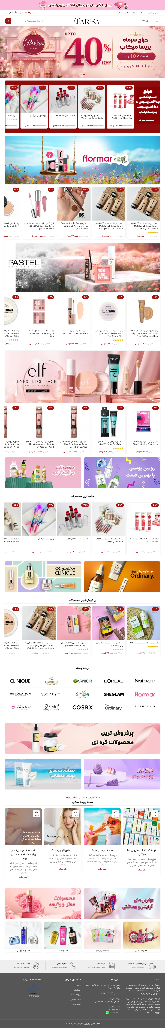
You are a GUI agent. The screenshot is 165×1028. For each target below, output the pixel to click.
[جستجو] (8, 21)
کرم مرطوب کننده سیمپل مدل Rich (144, 642)
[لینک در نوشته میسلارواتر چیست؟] (62, 826)
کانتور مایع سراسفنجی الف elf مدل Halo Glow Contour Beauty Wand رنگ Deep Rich (74, 444)
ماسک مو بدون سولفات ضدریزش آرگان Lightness (109, 644)
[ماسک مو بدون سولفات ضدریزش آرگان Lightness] (108, 623)
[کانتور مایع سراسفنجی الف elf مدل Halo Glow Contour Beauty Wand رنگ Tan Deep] (39, 422)
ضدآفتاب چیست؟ (102, 850)
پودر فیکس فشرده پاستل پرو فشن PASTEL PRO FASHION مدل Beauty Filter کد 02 (109, 333)
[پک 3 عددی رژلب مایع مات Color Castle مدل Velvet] (91, 98)
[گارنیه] (82, 681)
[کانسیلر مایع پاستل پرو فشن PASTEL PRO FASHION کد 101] (74, 311)
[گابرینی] (51, 681)
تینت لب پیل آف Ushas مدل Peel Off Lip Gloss (122, 117)
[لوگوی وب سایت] (86, 20)
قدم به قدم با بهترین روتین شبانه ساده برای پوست (23, 854)
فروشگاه (77, 990)
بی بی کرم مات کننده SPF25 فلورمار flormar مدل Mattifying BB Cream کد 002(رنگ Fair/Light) (108, 226)
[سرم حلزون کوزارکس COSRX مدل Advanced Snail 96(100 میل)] (74, 623)
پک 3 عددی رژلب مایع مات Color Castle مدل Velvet (92, 117)
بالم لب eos (12, 115)
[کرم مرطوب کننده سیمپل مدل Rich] (143, 623)
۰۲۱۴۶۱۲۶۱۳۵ (114, 1009)
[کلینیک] (20, 681)
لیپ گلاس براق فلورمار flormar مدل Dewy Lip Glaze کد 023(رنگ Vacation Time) (39, 226)
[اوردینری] (113, 707)
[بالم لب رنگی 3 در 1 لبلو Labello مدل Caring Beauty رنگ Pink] (143, 422)
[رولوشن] (20, 694)
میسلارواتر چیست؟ (63, 850)
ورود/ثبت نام (75, 994)
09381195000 (114, 1012)
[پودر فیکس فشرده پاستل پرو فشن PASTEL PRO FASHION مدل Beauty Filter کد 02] (108, 311)
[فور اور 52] (20, 707)
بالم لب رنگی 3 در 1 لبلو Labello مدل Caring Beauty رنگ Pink (145, 443)
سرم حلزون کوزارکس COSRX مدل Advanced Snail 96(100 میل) (75, 644)
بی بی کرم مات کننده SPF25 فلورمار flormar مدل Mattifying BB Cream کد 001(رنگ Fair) (143, 226)
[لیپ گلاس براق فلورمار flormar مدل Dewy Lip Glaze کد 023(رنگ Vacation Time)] (39, 204)
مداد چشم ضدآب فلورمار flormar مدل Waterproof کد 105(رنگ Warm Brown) (75, 226)
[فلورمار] (144, 694)
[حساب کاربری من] (6, 13)
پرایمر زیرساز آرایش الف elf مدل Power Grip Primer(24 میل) (110, 443)
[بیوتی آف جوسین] (51, 707)
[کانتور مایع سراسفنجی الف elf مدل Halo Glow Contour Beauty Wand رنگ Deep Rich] (74, 422)
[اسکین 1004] (144, 707)
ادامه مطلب (141, 870)
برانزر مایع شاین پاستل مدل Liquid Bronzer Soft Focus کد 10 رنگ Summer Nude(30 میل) (144, 333)
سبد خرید (77, 1004)
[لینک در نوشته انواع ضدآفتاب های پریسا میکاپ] (141, 826)
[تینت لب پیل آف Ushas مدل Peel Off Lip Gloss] (120, 98)
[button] (3, 51)
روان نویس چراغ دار (38, 115)
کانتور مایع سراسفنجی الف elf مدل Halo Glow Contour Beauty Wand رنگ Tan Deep (39, 444)
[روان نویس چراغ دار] (34, 98)
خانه (79, 985)
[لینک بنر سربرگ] (82, 5)
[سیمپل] (82, 694)
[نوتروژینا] (144, 681)
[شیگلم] (113, 694)
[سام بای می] (51, 694)
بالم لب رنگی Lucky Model (64, 115)
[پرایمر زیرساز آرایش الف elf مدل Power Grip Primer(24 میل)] (108, 422)
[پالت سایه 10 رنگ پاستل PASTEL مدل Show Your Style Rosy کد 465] (39, 311)
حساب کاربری (75, 999)
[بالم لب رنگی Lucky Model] (63, 98)
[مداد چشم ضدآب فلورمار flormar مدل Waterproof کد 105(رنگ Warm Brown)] (74, 204)
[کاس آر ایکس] (82, 707)
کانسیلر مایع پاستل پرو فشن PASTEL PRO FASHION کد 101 (76, 332)
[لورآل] (113, 681)
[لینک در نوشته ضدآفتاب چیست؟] (102, 826)
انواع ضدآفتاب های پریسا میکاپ (142, 852)
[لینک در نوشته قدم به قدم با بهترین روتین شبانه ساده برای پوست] (23, 826)
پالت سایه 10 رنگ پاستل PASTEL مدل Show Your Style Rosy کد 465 (40, 333)
